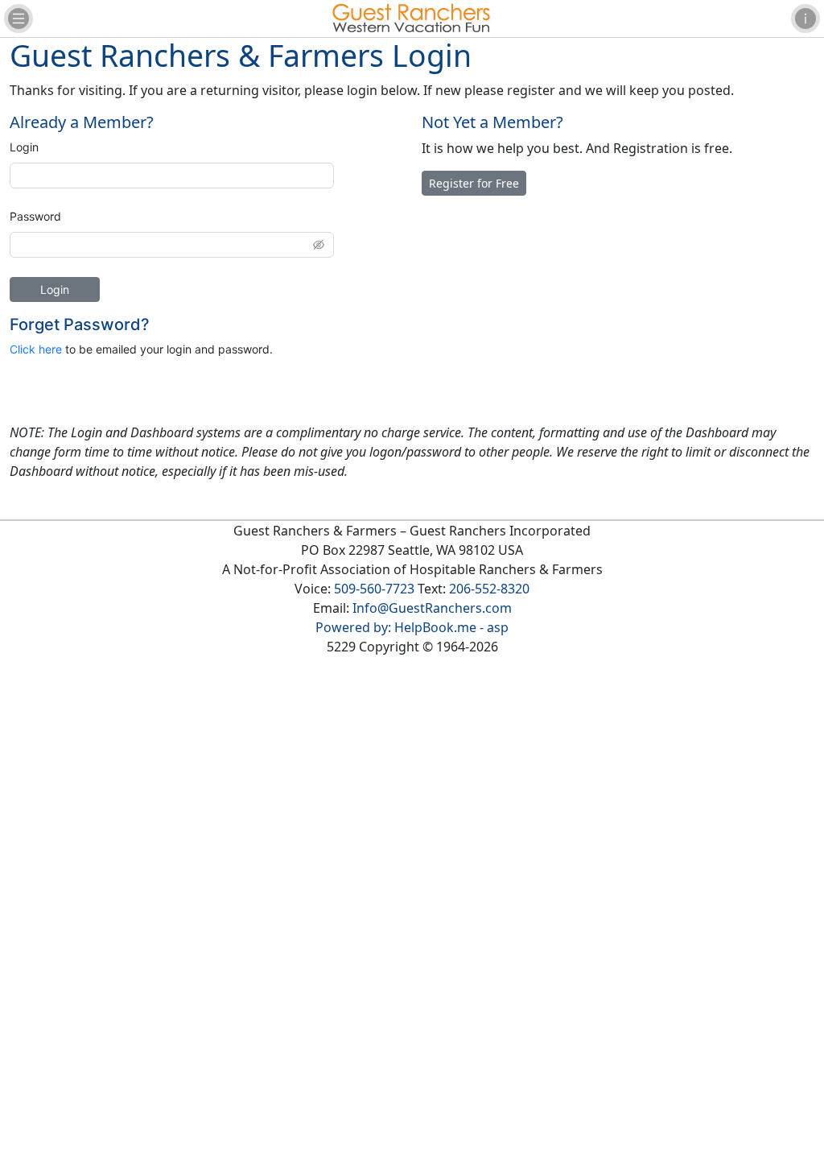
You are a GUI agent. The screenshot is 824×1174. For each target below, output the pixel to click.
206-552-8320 (489, 588)
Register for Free (474, 183)
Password (35, 216)
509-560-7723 (374, 588)
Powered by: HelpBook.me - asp (412, 627)
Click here (36, 349)
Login (24, 147)
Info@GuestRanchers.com (432, 608)
